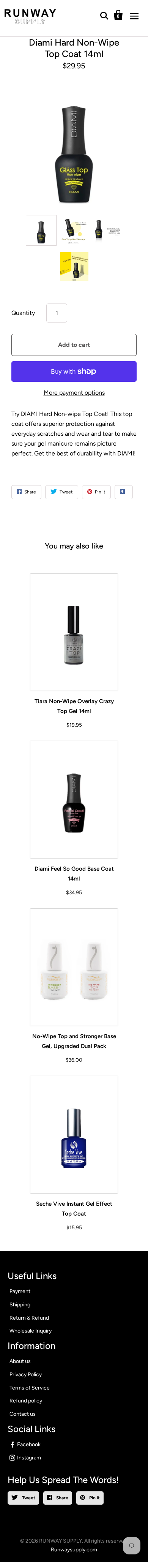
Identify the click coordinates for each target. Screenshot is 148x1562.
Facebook (29, 1444)
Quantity (23, 312)
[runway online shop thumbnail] (74, 266)
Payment (19, 1291)
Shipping (19, 1304)
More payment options (74, 392)
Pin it (94, 1497)
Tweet (28, 1497)
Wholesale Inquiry (30, 1331)
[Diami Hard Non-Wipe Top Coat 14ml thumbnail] (41, 230)
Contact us (22, 1414)
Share (61, 1497)
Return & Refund (29, 1318)
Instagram (29, 1457)
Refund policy (25, 1401)
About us (20, 1361)
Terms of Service (29, 1388)
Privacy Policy (25, 1374)
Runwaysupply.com (74, 1549)
